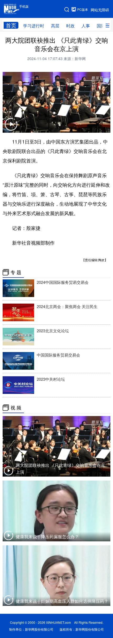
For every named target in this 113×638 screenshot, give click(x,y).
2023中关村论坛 (51, 379)
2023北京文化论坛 (53, 330)
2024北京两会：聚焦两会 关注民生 (67, 306)
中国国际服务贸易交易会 (58, 355)
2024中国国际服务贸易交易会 (63, 282)
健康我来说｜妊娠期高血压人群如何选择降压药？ (62, 601)
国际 (101, 26)
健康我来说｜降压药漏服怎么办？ (47, 536)
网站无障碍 (100, 9)
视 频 (16, 407)
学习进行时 (33, 26)
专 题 (16, 272)
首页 (11, 25)
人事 (85, 26)
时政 (70, 26)
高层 (55, 26)
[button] (11, 127)
